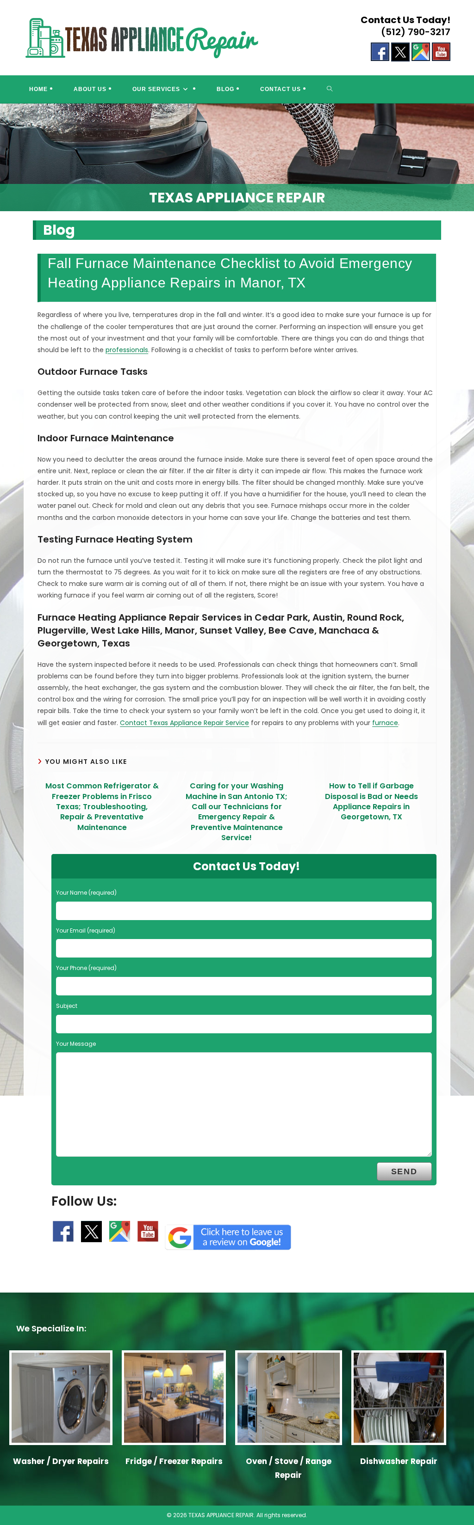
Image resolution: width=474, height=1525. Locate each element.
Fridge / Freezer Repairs (174, 1461)
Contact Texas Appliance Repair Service (184, 722)
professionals (127, 349)
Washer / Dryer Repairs (61, 1461)
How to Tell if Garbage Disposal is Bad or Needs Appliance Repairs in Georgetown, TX (371, 801)
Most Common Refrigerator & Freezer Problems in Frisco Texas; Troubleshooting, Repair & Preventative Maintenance (102, 807)
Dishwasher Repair (398, 1461)
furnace (385, 722)
